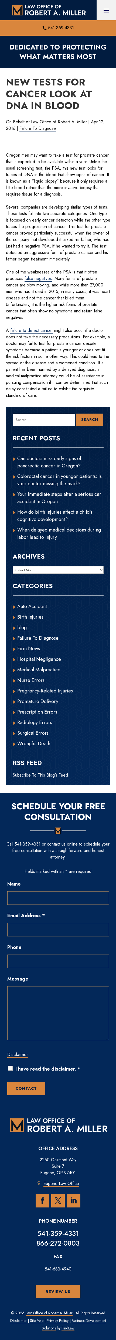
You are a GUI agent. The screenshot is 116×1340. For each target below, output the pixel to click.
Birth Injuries (30, 617)
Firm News (28, 648)
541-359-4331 (61, 28)
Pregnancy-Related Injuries (45, 690)
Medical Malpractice (38, 669)
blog (22, 627)
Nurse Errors (31, 680)
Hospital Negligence (39, 659)
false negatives (38, 278)
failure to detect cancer (31, 330)
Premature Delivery (37, 701)
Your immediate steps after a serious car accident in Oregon (59, 498)
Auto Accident (32, 606)
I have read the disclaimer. (47, 1069)
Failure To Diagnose (37, 128)
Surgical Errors (33, 733)
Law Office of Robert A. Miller (59, 122)
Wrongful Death (33, 743)
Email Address (26, 915)
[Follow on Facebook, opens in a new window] (42, 1200)
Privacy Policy (58, 1320)
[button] (106, 10)
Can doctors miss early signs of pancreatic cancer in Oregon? (49, 462)
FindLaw (68, 1328)
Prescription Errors (37, 711)
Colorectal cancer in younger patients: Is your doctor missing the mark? (59, 480)
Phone (14, 947)
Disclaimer (17, 1054)
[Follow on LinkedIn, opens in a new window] (73, 1200)
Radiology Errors (34, 722)
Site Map (36, 1320)
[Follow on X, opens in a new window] (58, 1200)
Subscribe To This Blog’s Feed (40, 775)
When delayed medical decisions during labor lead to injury (59, 533)
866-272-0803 (58, 1243)
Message (17, 978)
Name (14, 883)
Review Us (58, 1292)
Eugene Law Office (61, 1183)
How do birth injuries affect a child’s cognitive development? (54, 516)
